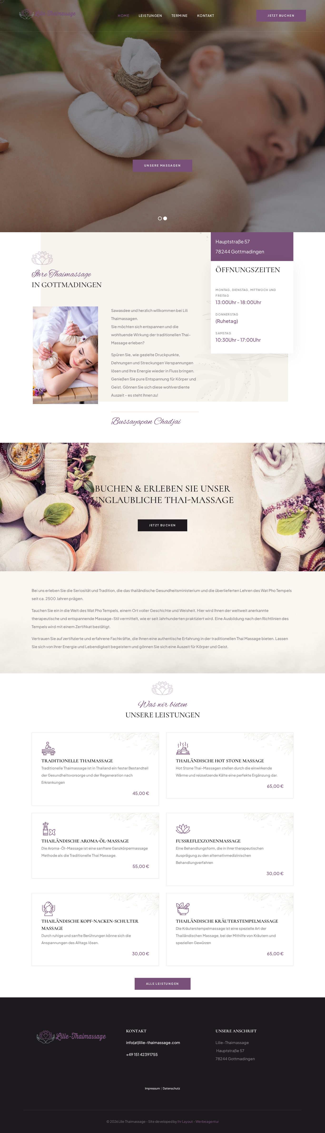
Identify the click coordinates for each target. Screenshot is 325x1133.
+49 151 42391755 (142, 1054)
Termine (180, 15)
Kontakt (205, 15)
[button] (160, 218)
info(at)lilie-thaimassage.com (153, 1042)
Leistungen (150, 15)
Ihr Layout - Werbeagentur (198, 1121)
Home (123, 15)
